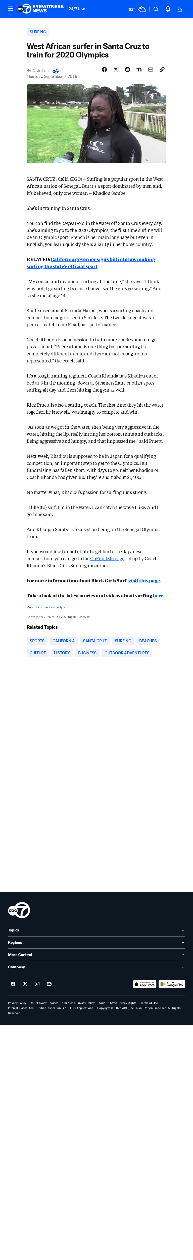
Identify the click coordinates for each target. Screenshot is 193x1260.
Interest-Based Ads (21, 1008)
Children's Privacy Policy (78, 1002)
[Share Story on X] (116, 69)
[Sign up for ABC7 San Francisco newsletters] (49, 984)
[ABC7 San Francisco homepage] (41, 9)
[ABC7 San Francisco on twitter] (25, 984)
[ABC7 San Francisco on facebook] (13, 984)
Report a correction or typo (46, 607)
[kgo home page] (19, 910)
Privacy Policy (17, 1002)
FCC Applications (81, 1008)
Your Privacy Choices (44, 1002)
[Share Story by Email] (150, 69)
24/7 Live (77, 8)
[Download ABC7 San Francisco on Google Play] (172, 984)
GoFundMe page (107, 558)
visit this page (144, 580)
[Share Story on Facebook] (104, 69)
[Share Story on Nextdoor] (139, 69)
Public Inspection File (52, 1008)
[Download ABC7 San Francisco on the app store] (145, 984)
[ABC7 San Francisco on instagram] (37, 984)
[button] (10, 9)
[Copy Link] (162, 69)
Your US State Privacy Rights (117, 1002)
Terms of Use (149, 1002)
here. (158, 595)
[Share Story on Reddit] (127, 69)
